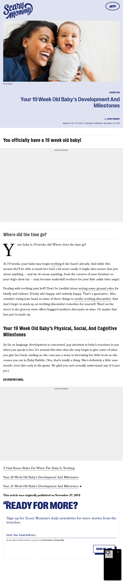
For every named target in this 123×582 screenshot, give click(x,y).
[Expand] (107, 552)
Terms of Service (47, 540)
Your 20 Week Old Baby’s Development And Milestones (40, 477)
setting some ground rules (96, 288)
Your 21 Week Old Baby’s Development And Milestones (40, 486)
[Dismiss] (117, 552)
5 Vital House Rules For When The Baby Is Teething (39, 468)
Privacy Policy (59, 540)
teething (56, 264)
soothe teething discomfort (92, 299)
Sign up (101, 549)
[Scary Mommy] (18, 10)
